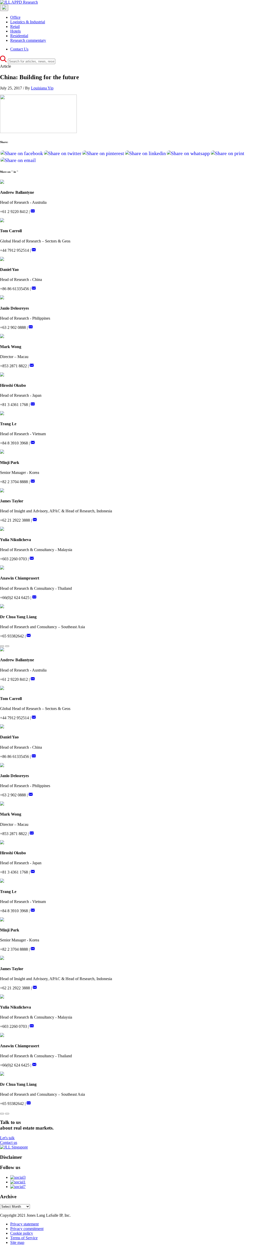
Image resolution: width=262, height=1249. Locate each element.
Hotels (15, 31)
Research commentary (28, 40)
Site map (17, 1242)
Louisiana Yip (42, 88)
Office (15, 17)
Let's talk (7, 1138)
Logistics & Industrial (27, 22)
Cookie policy (21, 1233)
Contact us (8, 1142)
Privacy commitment (26, 1228)
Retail (15, 26)
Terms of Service (24, 1238)
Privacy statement (24, 1224)
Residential (19, 36)
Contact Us (19, 49)
